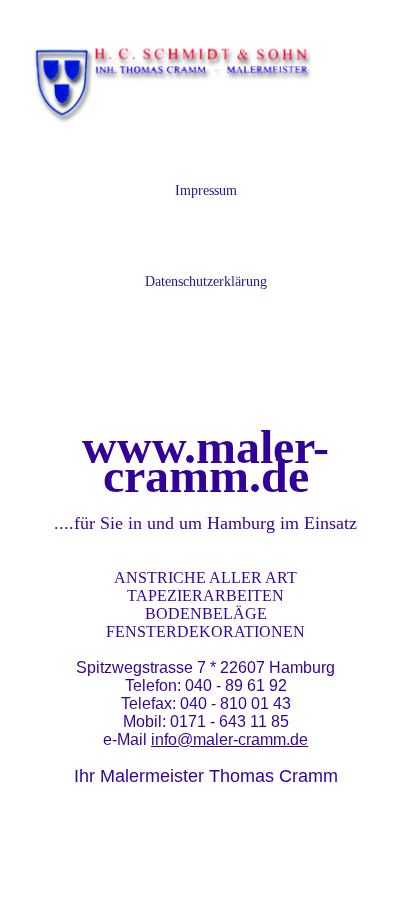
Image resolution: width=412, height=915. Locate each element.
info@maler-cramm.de (229, 739)
